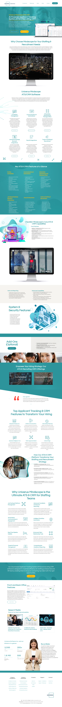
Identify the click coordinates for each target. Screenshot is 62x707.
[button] (24, 3)
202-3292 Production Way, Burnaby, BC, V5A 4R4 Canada (33, 701)
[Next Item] (51, 378)
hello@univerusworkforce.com (36, 700)
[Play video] (31, 66)
